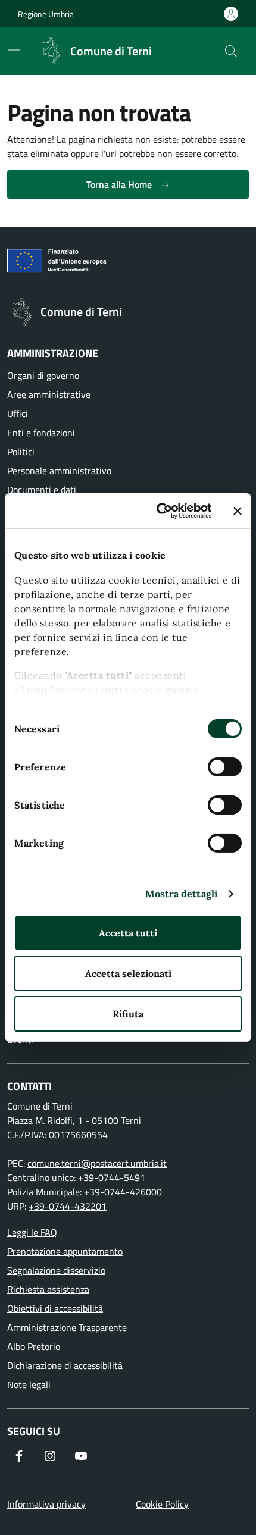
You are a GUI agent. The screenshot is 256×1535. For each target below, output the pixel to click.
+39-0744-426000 (123, 1192)
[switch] (225, 766)
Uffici (17, 413)
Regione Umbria (46, 14)
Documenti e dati (41, 490)
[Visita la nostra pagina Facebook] (19, 1456)
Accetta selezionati (128, 973)
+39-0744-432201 (68, 1206)
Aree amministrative (48, 394)
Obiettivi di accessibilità (55, 1308)
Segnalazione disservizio (56, 1270)
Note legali (29, 1384)
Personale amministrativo (59, 470)
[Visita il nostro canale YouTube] (81, 1456)
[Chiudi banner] (237, 511)
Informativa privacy (46, 1504)
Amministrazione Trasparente (67, 1327)
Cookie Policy (162, 1504)
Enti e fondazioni (41, 432)
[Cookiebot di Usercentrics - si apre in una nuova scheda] (160, 511)
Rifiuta (128, 1014)
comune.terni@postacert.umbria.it (97, 1163)
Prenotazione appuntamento (65, 1251)
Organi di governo (43, 375)
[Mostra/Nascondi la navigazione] (14, 50)
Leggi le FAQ (32, 1232)
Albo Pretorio (33, 1346)
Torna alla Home (120, 184)
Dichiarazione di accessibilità (65, 1365)
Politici (21, 451)
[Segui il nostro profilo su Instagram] (50, 1456)
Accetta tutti (128, 933)
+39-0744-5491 (111, 1177)
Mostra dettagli (181, 894)
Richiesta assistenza (48, 1289)
